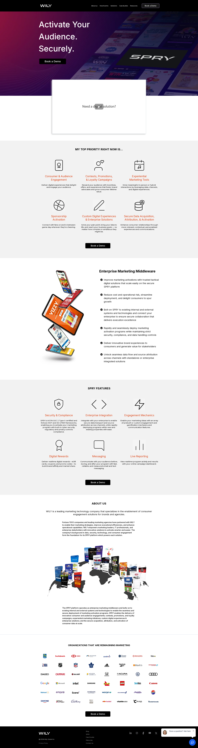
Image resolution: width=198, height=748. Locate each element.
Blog (87, 731)
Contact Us (89, 743)
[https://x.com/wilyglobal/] (156, 733)
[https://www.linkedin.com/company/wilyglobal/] (130, 733)
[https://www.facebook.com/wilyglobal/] (143, 733)
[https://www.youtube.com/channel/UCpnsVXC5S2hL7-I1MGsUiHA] (150, 733)
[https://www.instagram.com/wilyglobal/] (137, 733)
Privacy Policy (43, 743)
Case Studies (90, 737)
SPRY (88, 734)
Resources (89, 740)
